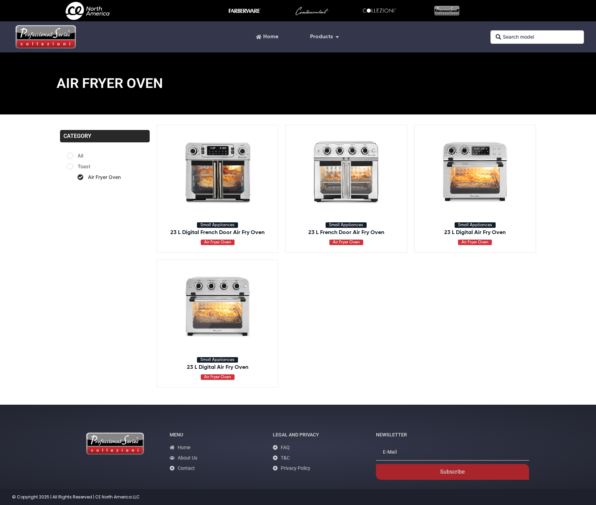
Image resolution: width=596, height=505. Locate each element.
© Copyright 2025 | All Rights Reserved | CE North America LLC (76, 497)
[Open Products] (337, 37)
